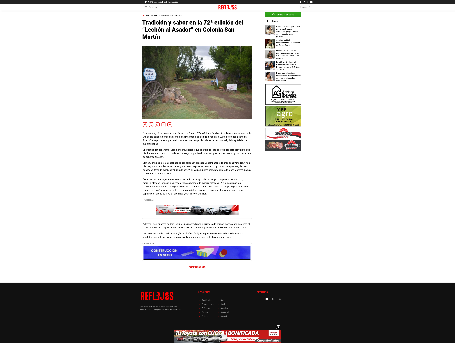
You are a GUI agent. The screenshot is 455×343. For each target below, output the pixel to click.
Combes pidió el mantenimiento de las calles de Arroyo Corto (288, 42)
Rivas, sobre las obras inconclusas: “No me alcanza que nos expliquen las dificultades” (288, 77)
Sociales (224, 308)
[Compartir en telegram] (163, 124)
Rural (223, 304)
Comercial (225, 312)
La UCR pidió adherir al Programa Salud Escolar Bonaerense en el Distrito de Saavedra (288, 66)
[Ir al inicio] (227, 7)
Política (205, 316)
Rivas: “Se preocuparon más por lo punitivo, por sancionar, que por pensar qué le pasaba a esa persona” (288, 31)
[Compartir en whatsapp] (157, 124)
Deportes (205, 312)
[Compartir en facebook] (145, 124)
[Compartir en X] (151, 124)
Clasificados (207, 300)
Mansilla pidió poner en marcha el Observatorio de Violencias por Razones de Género (287, 54)
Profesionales (208, 304)
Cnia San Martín (152, 15)
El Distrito (206, 308)
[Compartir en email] (169, 124)
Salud (223, 300)
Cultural (224, 316)
